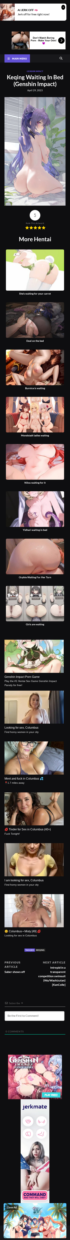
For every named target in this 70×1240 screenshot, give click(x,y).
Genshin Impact (35, 71)
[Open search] (61, 58)
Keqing (40, 950)
